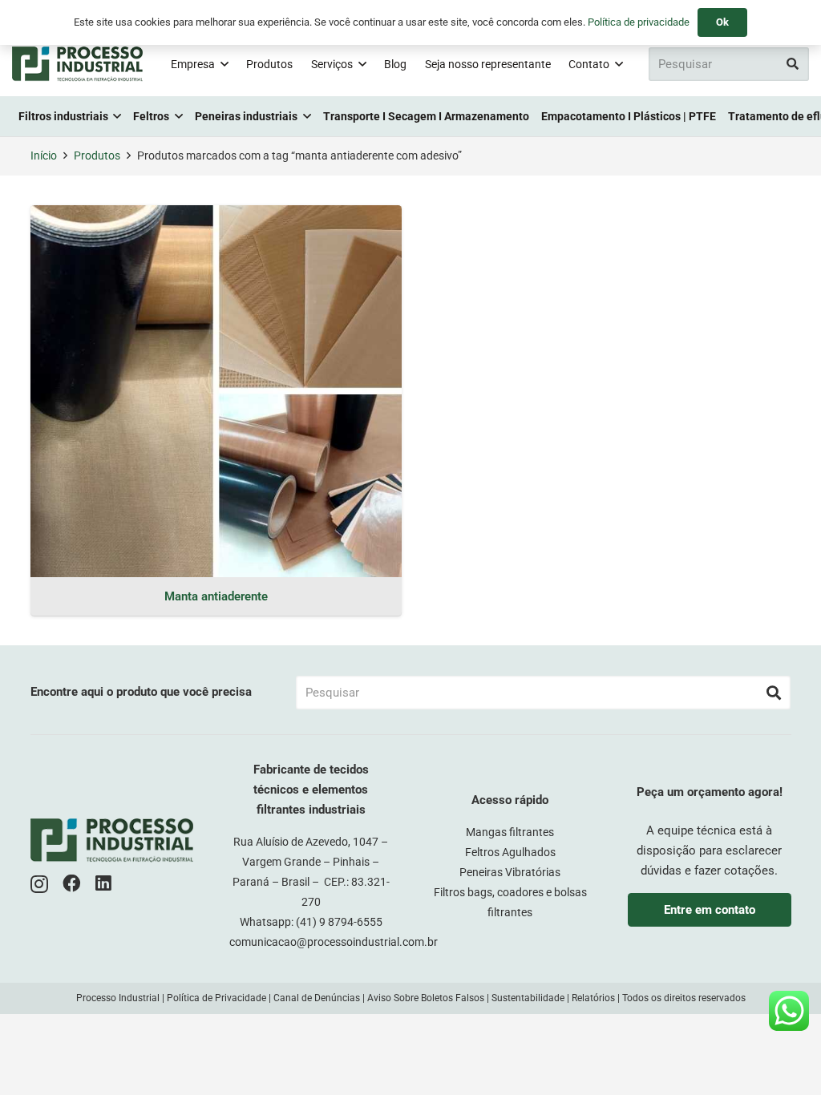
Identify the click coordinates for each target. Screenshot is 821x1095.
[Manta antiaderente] (216, 390)
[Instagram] (39, 885)
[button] (224, 64)
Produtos (97, 155)
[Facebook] (72, 884)
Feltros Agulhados (510, 852)
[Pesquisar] (792, 64)
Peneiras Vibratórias (509, 872)
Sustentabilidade (527, 998)
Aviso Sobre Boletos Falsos (425, 998)
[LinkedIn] (103, 884)
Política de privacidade (639, 22)
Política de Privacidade (216, 998)
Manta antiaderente (216, 596)
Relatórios (593, 998)
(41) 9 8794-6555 (339, 921)
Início (43, 155)
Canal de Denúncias (316, 998)
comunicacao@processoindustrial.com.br (333, 941)
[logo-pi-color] (77, 64)
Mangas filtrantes (510, 832)
